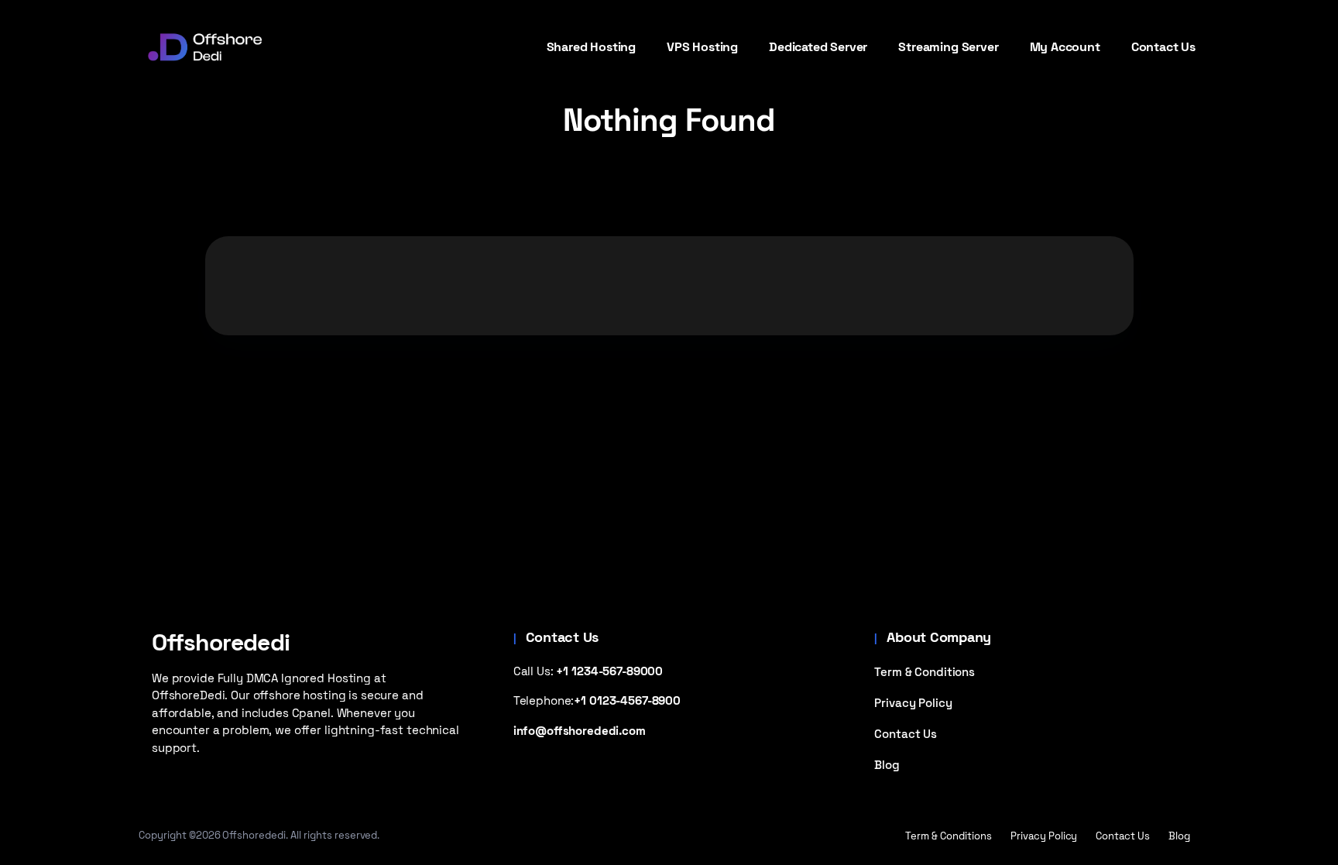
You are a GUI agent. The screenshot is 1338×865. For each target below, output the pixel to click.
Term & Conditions (924, 671)
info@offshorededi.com (579, 730)
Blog (886, 764)
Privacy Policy (913, 702)
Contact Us (905, 733)
